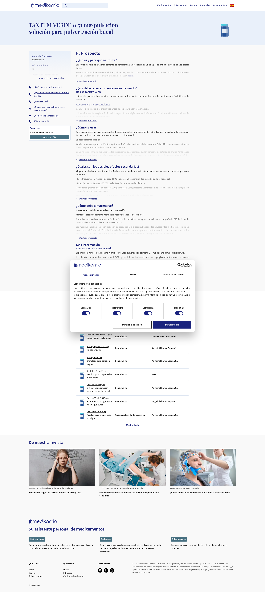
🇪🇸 (232, 5)
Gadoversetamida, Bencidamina (130, 415)
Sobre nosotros (220, 5)
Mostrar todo (132, 425)
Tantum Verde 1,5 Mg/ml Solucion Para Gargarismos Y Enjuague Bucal (99, 402)
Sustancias (205, 5)
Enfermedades (180, 5)
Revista (193, 5)
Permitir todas (172, 325)
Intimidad (67, 573)
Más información (42, 121)
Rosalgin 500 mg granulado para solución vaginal (98, 361)
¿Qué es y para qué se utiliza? (48, 87)
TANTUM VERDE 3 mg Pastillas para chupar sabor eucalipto (99, 415)
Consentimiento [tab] (91, 275)
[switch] (117, 313)
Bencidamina (121, 336)
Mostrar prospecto (88, 81)
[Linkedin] (106, 570)
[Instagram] (112, 570)
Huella (66, 569)
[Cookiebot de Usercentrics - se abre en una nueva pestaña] (179, 265)
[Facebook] (100, 570)
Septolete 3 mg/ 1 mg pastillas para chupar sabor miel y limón (99, 375)
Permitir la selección (132, 325)
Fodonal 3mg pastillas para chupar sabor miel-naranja (99, 336)
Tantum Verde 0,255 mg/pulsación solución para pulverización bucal (98, 388)
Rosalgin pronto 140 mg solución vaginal (98, 348)
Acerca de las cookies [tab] (174, 274)
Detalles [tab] (133, 274)
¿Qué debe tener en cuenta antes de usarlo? (51, 94)
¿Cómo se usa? (41, 101)
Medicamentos (164, 5)
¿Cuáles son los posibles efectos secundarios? (49, 108)
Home (31, 569)
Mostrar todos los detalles (51, 78)
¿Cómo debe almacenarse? (46, 116)
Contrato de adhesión (73, 576)
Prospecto (47, 137)
